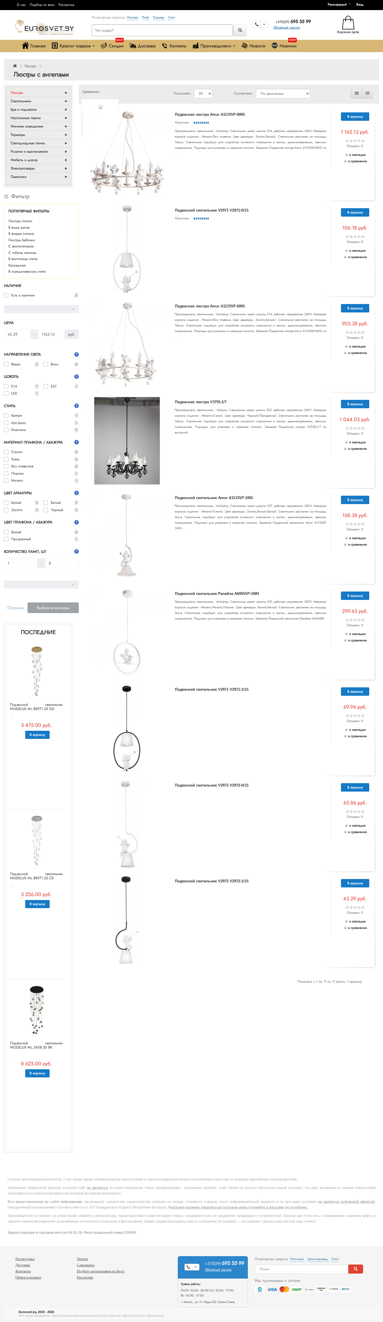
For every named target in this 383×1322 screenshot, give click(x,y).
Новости (258, 46)
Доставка (147, 46)
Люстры (30, 66)
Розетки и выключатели (29, 151)
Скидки (116, 44)
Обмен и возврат (28, 1277)
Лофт (146, 17)
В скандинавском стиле (27, 271)
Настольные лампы (26, 117)
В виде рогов (18, 227)
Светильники (21, 101)
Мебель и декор (24, 160)
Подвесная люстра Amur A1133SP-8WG (210, 114)
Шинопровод (318, 1258)
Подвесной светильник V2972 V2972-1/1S (212, 881)
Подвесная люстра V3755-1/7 (201, 402)
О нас (21, 4)
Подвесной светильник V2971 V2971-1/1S (212, 689)
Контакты (178, 46)
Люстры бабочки (21, 240)
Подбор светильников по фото (100, 1271)
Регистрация (337, 4)
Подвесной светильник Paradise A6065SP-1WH (217, 594)
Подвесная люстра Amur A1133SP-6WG (210, 306)
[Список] (356, 93)
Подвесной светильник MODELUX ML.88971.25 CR (36, 876)
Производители (215, 46)
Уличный (297, 1258)
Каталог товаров (75, 46)
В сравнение (357, 161)
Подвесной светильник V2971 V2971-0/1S (212, 210)
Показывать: (182, 93)
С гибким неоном (22, 252)
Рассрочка (66, 4)
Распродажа (24, 1259)
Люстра (133, 17)
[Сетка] (367, 93)
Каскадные (17, 265)
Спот (171, 17)
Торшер (159, 17)
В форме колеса (21, 233)
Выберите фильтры (53, 608)
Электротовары (22, 168)
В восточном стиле (23, 258)
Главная (38, 46)
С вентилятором (21, 246)
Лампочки (18, 176)
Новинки (288, 44)
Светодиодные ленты (28, 143)
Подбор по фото (42, 4)
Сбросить (15, 608)
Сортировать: (243, 93)
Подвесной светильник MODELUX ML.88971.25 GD (36, 706)
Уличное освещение (27, 126)
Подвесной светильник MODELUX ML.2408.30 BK (36, 1045)
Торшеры (18, 134)
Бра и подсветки (24, 109)
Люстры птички (20, 221)
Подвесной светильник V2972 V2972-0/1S (212, 785)
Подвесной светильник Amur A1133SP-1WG (214, 498)
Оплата (82, 1259)
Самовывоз (85, 1265)
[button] (362, 4)
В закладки (357, 154)
